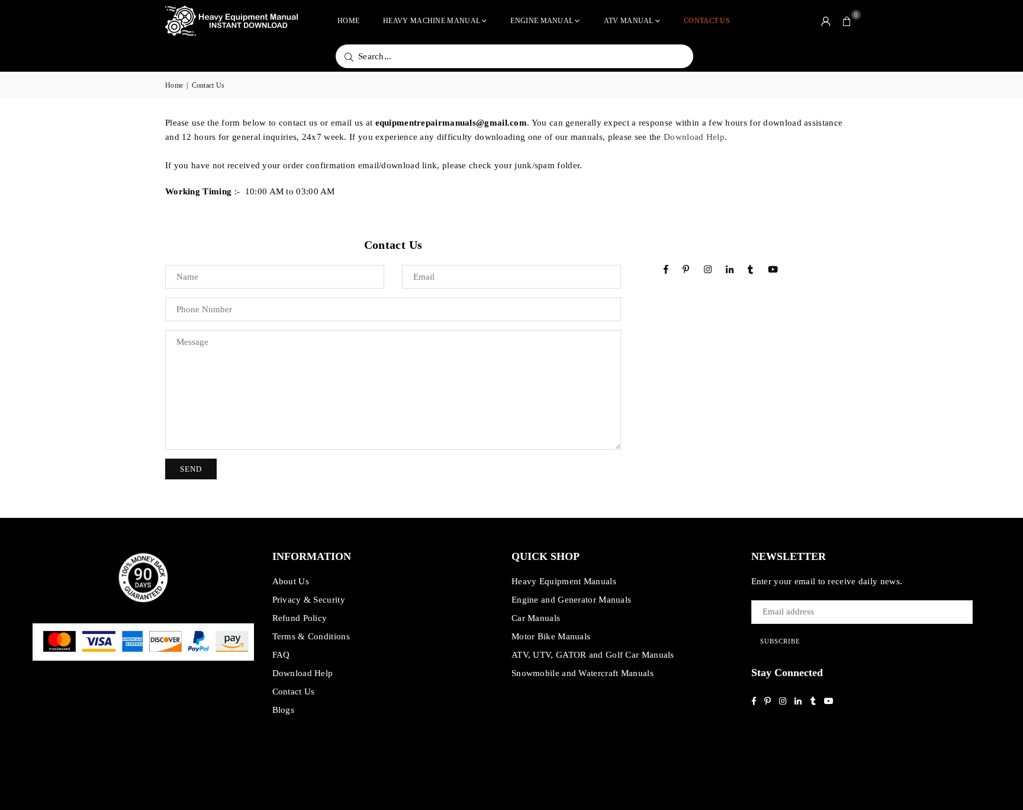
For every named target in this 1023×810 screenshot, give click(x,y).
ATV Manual (629, 21)
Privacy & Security (308, 599)
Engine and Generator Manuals (571, 599)
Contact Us (707, 21)
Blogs (283, 710)
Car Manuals (535, 618)
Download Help (694, 137)
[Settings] (826, 20)
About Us (290, 581)
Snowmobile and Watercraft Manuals (582, 673)
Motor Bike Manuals (550, 636)
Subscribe (780, 641)
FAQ (281, 654)
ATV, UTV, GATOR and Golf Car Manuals (592, 654)
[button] (847, 20)
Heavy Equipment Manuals (563, 581)
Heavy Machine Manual (431, 21)
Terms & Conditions (311, 636)
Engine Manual (541, 21)
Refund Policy (299, 618)
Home (348, 21)
